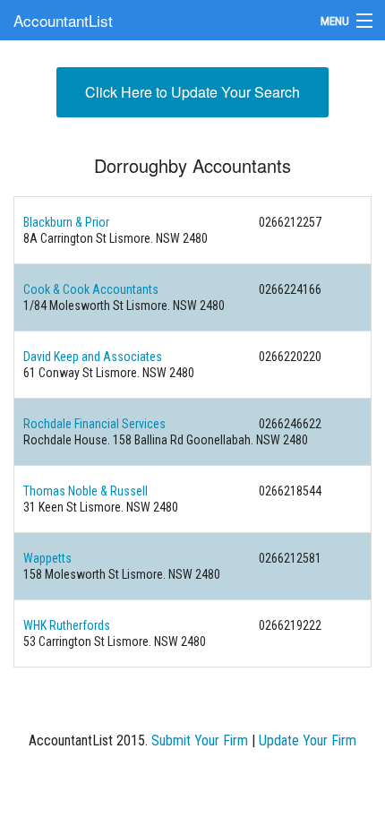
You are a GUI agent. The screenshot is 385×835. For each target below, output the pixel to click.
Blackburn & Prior (66, 222)
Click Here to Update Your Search (192, 92)
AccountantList (63, 20)
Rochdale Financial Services (94, 424)
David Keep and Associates (92, 356)
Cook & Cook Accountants (90, 289)
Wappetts (47, 558)
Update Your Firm (307, 740)
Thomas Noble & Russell (85, 491)
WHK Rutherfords (66, 625)
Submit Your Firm (199, 740)
